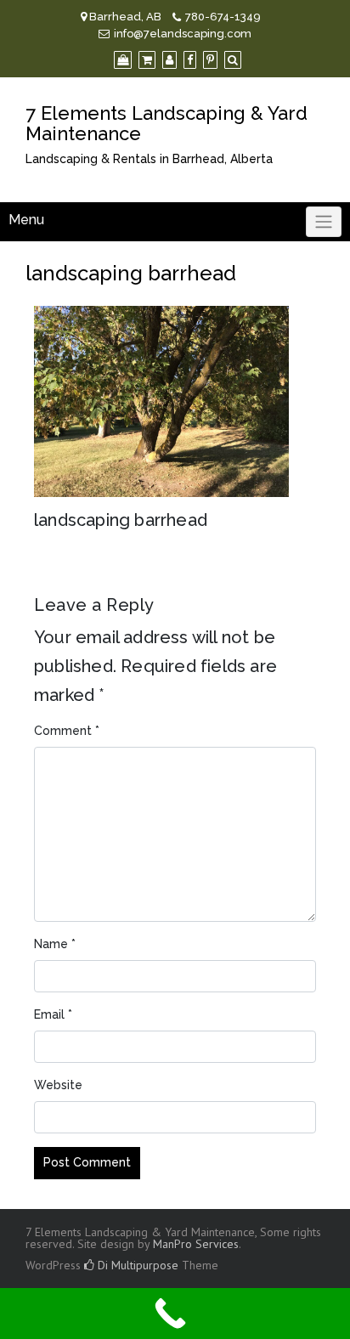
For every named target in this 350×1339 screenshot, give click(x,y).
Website (58, 1085)
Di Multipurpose (136, 1265)
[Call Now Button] (175, 1313)
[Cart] (146, 60)
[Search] (232, 60)
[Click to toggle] (324, 221)
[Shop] (123, 60)
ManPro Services (196, 1243)
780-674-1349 (223, 16)
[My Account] (169, 60)
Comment (66, 730)
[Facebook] (189, 60)
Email (53, 1014)
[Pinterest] (210, 60)
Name (55, 944)
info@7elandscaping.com (182, 33)
